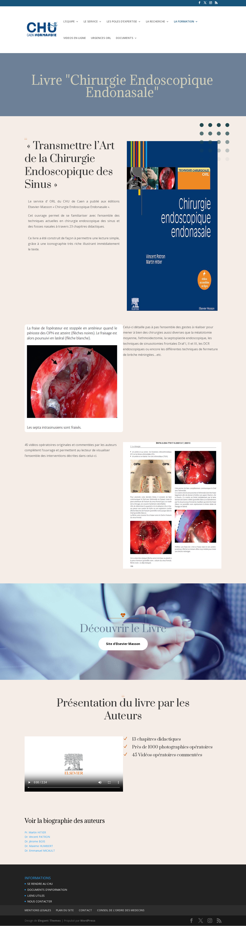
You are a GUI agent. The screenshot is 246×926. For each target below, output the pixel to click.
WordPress (87, 920)
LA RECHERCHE (155, 21)
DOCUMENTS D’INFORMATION (47, 889)
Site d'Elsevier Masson (123, 644)
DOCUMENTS (124, 38)
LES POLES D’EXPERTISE (122, 21)
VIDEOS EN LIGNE (74, 38)
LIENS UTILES (36, 895)
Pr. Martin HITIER (35, 832)
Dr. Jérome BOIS (35, 841)
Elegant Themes (49, 920)
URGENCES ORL (101, 38)
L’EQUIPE (69, 21)
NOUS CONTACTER (39, 901)
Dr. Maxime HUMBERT (39, 846)
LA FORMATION (184, 21)
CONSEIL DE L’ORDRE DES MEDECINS (120, 910)
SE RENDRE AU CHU (40, 884)
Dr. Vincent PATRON (37, 837)
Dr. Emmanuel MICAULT (40, 850)
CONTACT (85, 910)
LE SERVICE (91, 21)
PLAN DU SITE (65, 910)
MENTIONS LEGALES (38, 910)
